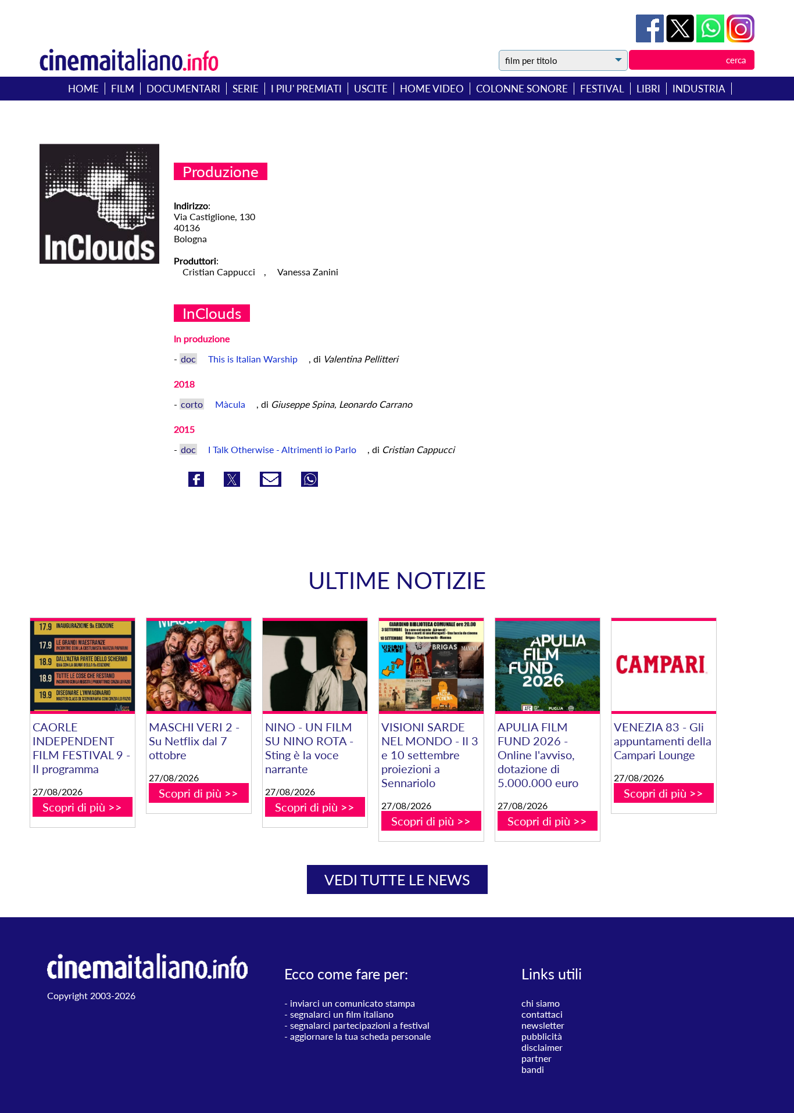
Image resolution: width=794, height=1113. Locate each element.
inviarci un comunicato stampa (352, 1002)
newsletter (542, 1025)
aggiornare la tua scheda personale (360, 1036)
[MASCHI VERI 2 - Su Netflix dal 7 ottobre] (198, 666)
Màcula (231, 404)
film (122, 88)
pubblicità (541, 1036)
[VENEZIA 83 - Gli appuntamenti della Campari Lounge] (663, 666)
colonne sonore (522, 88)
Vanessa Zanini (307, 271)
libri (648, 88)
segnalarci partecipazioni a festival (360, 1025)
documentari (183, 88)
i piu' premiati (306, 88)
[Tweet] (681, 38)
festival (602, 88)
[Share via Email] (271, 483)
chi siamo (540, 1002)
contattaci (542, 1013)
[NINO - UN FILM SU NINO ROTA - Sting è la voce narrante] (315, 666)
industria (699, 88)
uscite (371, 88)
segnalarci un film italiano (342, 1013)
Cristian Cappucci (219, 271)
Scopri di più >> (82, 807)
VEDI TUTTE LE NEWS (397, 879)
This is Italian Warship (254, 358)
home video (432, 88)
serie (246, 88)
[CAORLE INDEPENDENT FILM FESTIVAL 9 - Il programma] (82, 666)
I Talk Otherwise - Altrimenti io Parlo (283, 449)
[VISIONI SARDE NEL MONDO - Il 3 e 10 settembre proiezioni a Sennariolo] (431, 666)
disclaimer (542, 1047)
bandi (532, 1069)
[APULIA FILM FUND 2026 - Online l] (547, 666)
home (83, 88)
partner (536, 1058)
